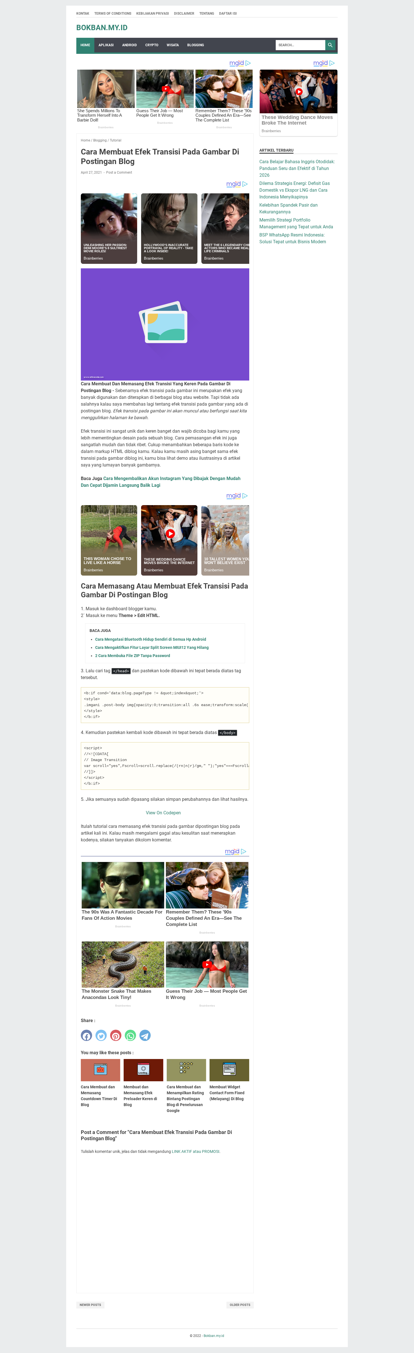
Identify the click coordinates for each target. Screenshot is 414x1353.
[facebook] (86, 1035)
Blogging (195, 45)
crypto (151, 45)
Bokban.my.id (102, 27)
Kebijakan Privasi (152, 14)
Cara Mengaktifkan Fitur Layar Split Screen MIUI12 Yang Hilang (152, 647)
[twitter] (101, 1035)
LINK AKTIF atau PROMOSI (195, 1151)
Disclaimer (184, 14)
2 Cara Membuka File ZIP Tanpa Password (132, 655)
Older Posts (240, 1305)
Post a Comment (119, 172)
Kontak (82, 14)
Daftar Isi (228, 14)
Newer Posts (90, 1305)
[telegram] (145, 1035)
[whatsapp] (130, 1035)
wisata (173, 45)
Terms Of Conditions (112, 14)
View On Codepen (165, 812)
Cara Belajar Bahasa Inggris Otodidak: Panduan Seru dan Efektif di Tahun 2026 (297, 168)
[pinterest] (115, 1035)
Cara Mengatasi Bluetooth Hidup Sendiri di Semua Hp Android (150, 639)
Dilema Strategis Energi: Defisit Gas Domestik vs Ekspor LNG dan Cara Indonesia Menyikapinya (294, 190)
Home (85, 45)
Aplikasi (106, 45)
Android (129, 45)
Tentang (206, 14)
